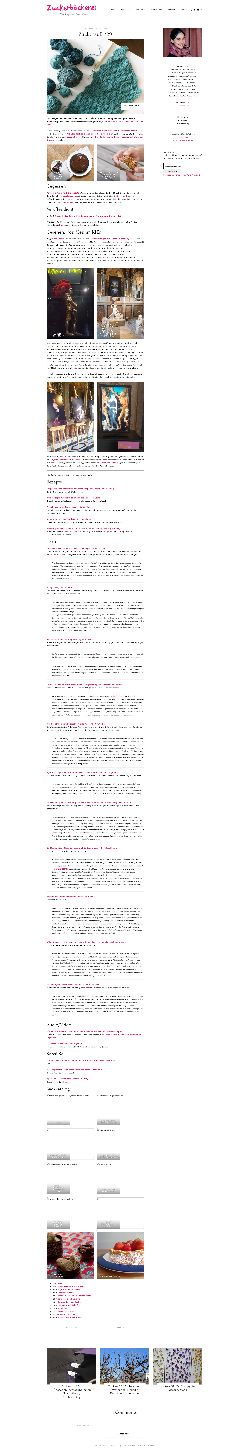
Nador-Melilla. (119, 696)
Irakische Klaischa (58, 1275)
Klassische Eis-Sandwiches (67, 216)
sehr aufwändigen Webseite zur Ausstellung (109, 239)
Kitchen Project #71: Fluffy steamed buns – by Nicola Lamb (73, 498)
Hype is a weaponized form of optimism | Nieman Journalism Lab (77, 772)
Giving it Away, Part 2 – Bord (59, 587)
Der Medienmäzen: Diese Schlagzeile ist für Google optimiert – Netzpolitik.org (82, 848)
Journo (139, 10)
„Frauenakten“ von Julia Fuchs (67, 459)
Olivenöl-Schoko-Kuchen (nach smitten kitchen (115, 131)
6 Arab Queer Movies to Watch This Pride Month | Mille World (74, 1070)
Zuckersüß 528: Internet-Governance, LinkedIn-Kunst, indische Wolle (124, 1389)
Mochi (58, 1123)
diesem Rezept (73, 137)
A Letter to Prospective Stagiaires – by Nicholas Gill (70, 639)
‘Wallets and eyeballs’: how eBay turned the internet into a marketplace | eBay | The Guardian (89, 802)
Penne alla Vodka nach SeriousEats (63, 193)
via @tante (112, 772)
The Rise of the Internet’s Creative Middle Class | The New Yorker (76, 724)
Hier (61, 225)
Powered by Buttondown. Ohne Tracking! (181, 175)
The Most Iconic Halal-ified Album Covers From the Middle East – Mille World (81, 1060)
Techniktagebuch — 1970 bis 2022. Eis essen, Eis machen (73, 984)
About (112, 10)
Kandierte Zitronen (66, 1293)
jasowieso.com (183, 106)
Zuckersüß (156, 10)
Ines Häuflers (59, 239)
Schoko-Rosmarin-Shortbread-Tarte (58, 1189)
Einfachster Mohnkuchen (109, 1191)
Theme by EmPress (146, 1446)
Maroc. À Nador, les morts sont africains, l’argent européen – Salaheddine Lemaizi (84, 685)
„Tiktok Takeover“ (108, 463)
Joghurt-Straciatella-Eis (108, 1224)
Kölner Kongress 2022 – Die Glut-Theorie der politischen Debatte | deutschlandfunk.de (86, 942)
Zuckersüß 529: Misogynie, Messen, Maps (177, 1388)
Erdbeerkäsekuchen (111, 1276)
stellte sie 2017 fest (61, 869)
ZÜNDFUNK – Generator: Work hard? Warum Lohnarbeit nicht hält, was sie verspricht (85, 1031)
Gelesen (171, 10)
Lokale (184, 10)
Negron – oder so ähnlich (58, 1156)
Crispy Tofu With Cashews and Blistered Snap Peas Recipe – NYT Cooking (80, 489)
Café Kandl (122, 196)
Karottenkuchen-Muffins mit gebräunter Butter (109, 175)
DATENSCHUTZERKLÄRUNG (182, 141)
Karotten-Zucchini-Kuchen (58, 1224)
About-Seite (191, 96)
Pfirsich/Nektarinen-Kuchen (70, 1317)
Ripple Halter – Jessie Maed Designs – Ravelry (67, 1079)
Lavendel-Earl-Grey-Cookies (108, 1122)
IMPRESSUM (183, 137)
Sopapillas (62, 1308)
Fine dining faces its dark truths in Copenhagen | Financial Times (76, 548)
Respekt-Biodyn (68, 202)
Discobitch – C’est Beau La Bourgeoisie (64, 1044)
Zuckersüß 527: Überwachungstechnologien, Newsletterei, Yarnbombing (73, 1391)
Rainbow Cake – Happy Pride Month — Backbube (69, 519)
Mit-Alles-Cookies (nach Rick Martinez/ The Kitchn (90, 134)
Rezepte (125, 10)
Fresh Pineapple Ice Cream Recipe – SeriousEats (69, 507)
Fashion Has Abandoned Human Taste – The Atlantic (71, 896)
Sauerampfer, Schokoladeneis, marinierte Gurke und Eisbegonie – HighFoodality (83, 528)
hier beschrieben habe (69, 196)
